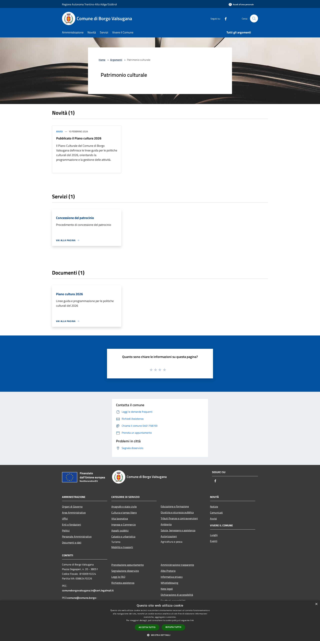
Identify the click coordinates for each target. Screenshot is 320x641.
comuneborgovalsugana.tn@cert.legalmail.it (88, 590)
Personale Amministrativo (77, 536)
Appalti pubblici (120, 531)
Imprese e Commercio (123, 525)
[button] (160, 635)
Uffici (65, 519)
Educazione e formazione (175, 506)
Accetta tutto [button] (147, 627)
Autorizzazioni (169, 536)
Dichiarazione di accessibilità (177, 595)
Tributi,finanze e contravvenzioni (179, 518)
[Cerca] (254, 18)
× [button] (316, 604)
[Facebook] (224, 18)
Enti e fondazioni (71, 525)
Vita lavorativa (119, 519)
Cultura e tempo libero (124, 513)
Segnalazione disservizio (125, 571)
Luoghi (214, 535)
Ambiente (166, 524)
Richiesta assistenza (122, 583)
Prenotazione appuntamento (127, 565)
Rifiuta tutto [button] (173, 627)
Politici (66, 531)
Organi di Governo (72, 507)
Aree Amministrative (74, 513)
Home (102, 60)
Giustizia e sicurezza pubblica (177, 512)
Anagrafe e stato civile (124, 507)
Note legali (167, 589)
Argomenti (116, 60)
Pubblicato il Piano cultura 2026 (78, 138)
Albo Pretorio (168, 571)
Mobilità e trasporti (122, 547)
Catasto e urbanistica (123, 536)
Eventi (213, 541)
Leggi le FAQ (118, 577)
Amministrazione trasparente (177, 565)
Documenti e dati (71, 542)
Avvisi (59, 131)
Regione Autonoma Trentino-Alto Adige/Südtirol (89, 4)
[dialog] (160, 621)
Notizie (214, 507)
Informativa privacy (172, 577)
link (192, 620)
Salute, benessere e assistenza (178, 530)
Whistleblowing (169, 583)
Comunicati (216, 513)
